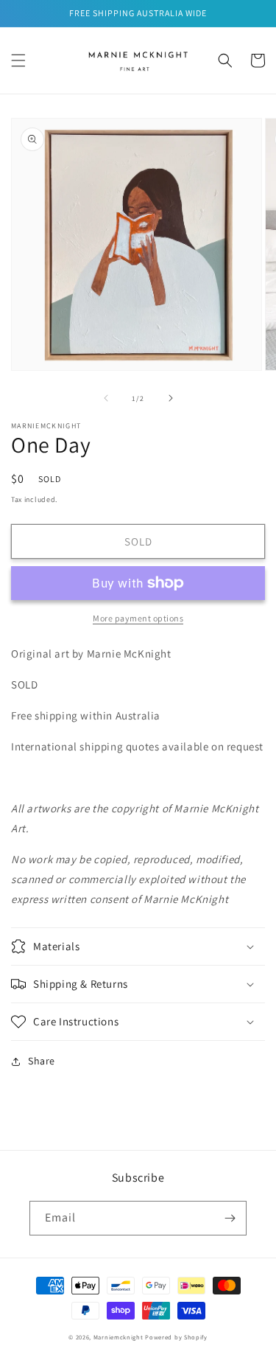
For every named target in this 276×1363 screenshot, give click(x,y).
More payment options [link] (138, 618)
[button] (18, 60)
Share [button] (41, 1060)
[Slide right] (171, 398)
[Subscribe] (229, 1218)
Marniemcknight (118, 1337)
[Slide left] (106, 398)
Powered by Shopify (176, 1337)
